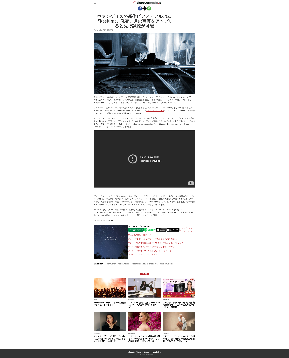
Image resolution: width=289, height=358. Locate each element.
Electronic (137, 264)
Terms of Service (142, 352)
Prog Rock (160, 264)
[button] (95, 3)
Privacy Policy (156, 352)
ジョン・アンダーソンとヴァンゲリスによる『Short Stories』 (153, 239)
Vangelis (169, 264)
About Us (131, 352)
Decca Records (125, 264)
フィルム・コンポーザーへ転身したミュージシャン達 (149, 251)
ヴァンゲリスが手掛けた (138, 243)
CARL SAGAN (112, 264)
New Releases (148, 264)
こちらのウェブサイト (155, 110)
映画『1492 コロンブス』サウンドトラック (165, 243)
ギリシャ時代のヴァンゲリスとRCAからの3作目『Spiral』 (151, 247)
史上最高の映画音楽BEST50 (139, 235)
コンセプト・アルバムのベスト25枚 (142, 255)
